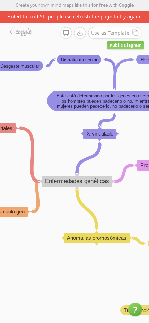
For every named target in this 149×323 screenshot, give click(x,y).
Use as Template (110, 32)
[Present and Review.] (66, 33)
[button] (135, 309)
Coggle (126, 5)
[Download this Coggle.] (80, 32)
